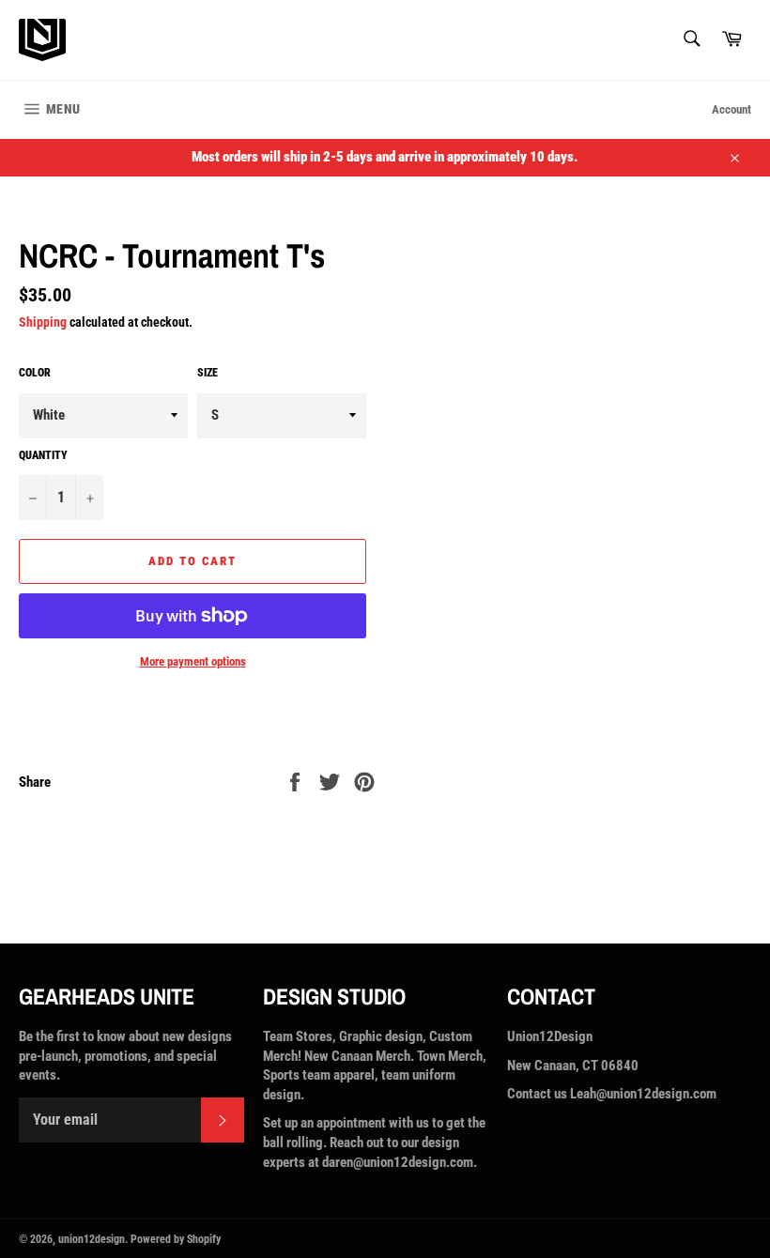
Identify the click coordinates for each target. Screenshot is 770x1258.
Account (731, 109)
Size (207, 372)
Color (35, 372)
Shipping (43, 322)
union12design (91, 1239)
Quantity (43, 455)
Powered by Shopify (176, 1239)
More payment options (193, 661)
